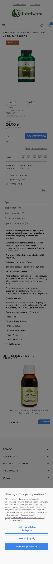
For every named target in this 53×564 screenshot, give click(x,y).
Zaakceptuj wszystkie (26, 546)
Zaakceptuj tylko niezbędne (27, 529)
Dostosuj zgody (26, 538)
